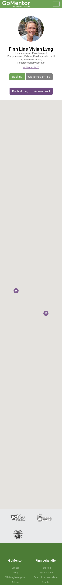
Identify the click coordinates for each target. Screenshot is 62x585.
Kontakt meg (20, 91)
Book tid (17, 76)
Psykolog (46, 568)
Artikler (15, 582)
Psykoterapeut (46, 572)
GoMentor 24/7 (31, 67)
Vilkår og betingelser (15, 577)
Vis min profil (42, 91)
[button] (16, 291)
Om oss (15, 568)
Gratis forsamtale (39, 76)
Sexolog (46, 582)
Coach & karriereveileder (46, 577)
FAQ (16, 572)
